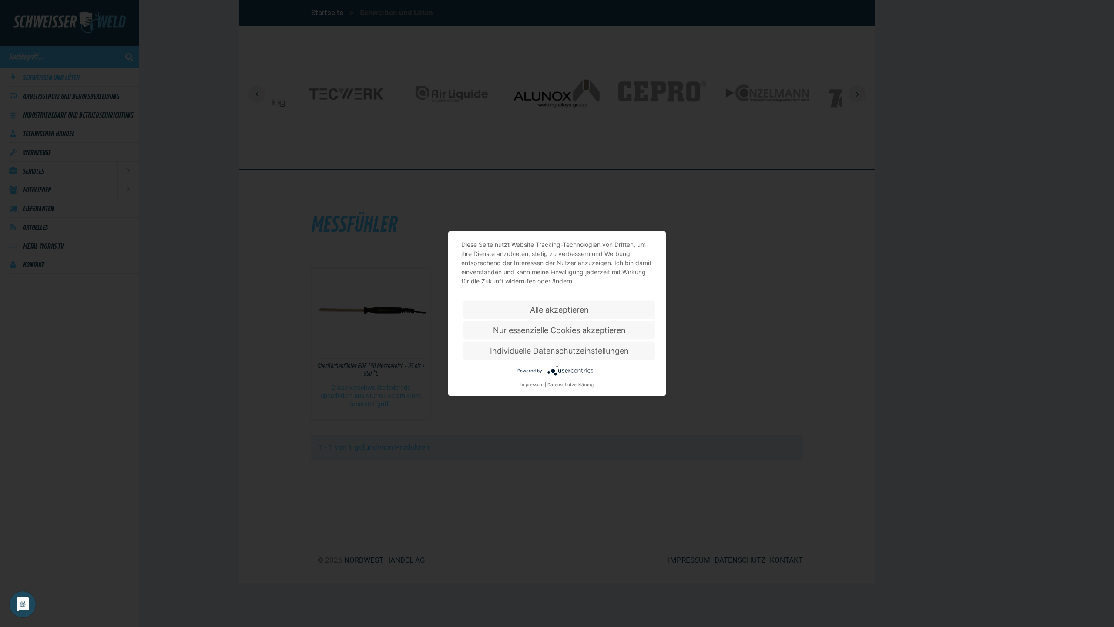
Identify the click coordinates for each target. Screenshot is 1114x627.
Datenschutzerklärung (570, 384)
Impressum (532, 384)
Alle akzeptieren (559, 309)
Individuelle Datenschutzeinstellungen (559, 350)
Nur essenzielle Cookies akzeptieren (559, 330)
